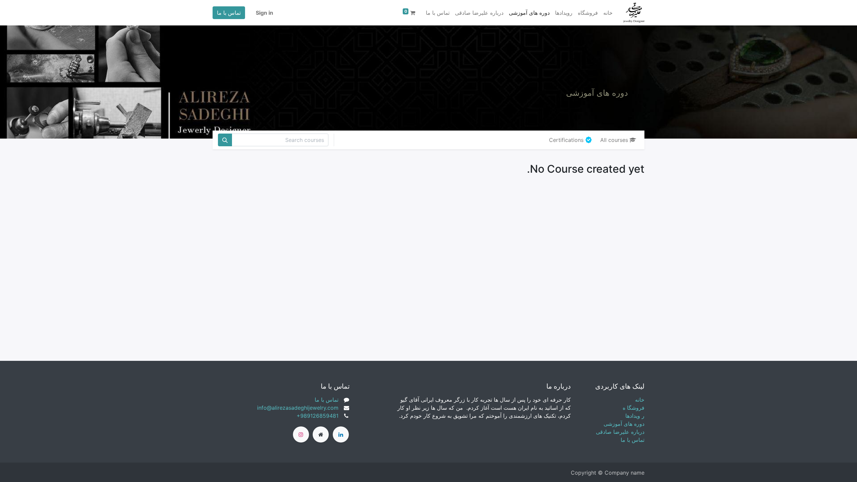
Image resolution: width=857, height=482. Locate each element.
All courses (614, 140)
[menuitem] (608, 12)
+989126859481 (317, 415)
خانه (639, 399)
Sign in (264, 12)
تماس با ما (229, 12)
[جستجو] (225, 140)
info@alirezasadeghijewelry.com (297, 407)
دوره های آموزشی (624, 423)
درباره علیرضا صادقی (620, 431)
